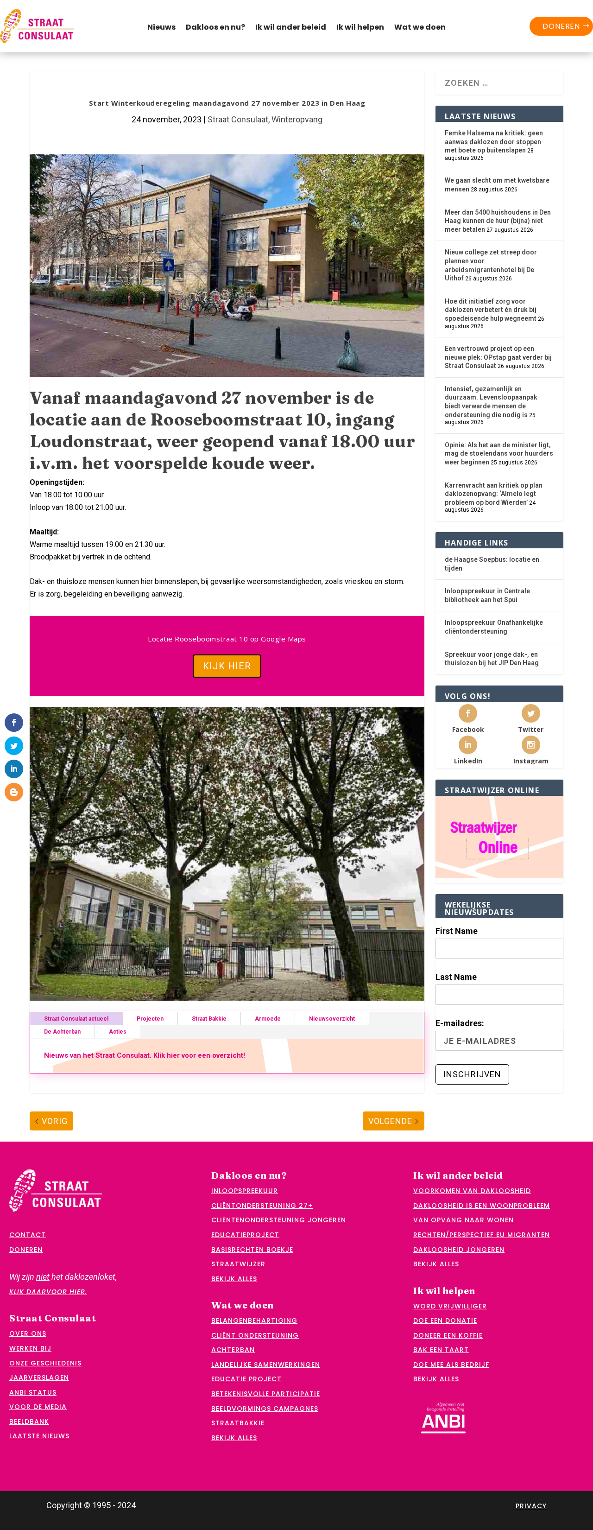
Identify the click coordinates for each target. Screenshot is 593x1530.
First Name (456, 931)
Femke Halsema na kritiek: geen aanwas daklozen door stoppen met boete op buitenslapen (494, 141)
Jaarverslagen (39, 1377)
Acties (117, 1031)
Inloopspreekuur (244, 1190)
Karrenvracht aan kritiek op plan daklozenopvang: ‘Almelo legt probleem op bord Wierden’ (494, 494)
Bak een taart (441, 1349)
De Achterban (62, 1031)
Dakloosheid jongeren (459, 1249)
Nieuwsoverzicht (332, 1019)
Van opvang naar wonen (463, 1220)
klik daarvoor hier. (48, 1291)
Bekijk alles (234, 1278)
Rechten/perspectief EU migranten (481, 1234)
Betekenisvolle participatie (265, 1393)
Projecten (150, 1019)
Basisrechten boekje (252, 1249)
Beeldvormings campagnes (264, 1408)
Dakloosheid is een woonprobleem (481, 1205)
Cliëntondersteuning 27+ (262, 1205)
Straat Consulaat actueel (76, 1019)
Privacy (531, 1506)
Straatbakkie (238, 1423)
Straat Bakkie (209, 1019)
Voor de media (38, 1406)
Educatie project (246, 1379)
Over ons (27, 1333)
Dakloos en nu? (215, 28)
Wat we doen (420, 28)
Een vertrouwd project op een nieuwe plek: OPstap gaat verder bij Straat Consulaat (498, 357)
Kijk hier (227, 666)
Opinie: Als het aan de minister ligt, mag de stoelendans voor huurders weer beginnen (499, 453)
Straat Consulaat (238, 119)
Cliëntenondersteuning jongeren (278, 1220)
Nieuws (161, 28)
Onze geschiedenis (45, 1363)
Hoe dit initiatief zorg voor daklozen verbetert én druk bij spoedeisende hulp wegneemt (490, 310)
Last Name (456, 977)
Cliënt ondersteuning (255, 1335)
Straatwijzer (238, 1264)
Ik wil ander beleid (290, 28)
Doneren (561, 26)
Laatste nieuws (39, 1436)
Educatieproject (245, 1234)
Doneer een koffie (448, 1335)
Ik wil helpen (360, 28)
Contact (27, 1234)
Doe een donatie (445, 1320)
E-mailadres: (459, 1023)
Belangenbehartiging (254, 1320)
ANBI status (33, 1392)
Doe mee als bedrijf (451, 1364)
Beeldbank (29, 1421)
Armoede (268, 1019)
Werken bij (30, 1348)
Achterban (233, 1349)
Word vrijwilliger (450, 1306)
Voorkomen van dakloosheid (472, 1190)
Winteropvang (296, 119)
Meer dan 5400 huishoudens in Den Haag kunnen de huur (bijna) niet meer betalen (498, 221)
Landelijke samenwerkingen (265, 1364)
